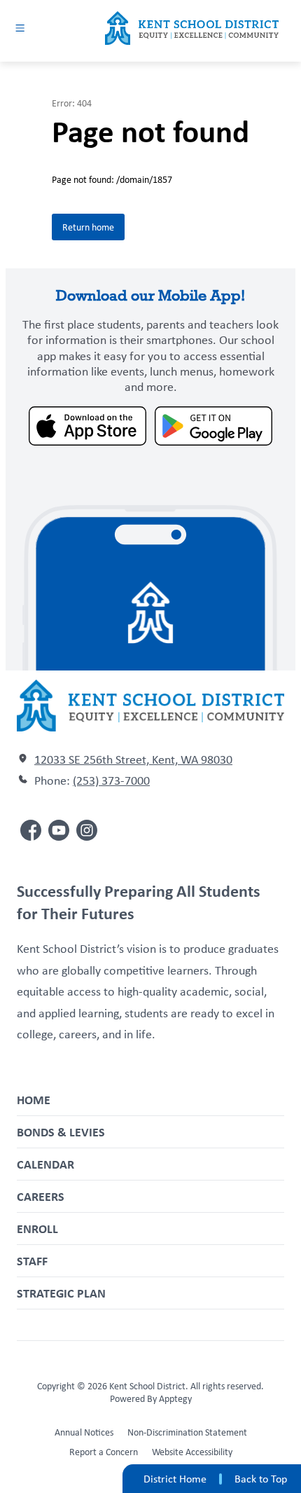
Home (33, 1099)
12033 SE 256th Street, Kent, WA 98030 (133, 759)
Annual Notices (84, 1432)
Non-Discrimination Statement (187, 1432)
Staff (32, 1261)
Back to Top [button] (260, 1479)
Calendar (45, 1164)
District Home (175, 1478)
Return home (88, 227)
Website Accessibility (192, 1451)
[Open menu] (20, 27)
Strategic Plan (61, 1293)
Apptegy (175, 1398)
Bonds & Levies (61, 1132)
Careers (40, 1196)
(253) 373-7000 (111, 780)
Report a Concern (103, 1451)
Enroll (37, 1228)
